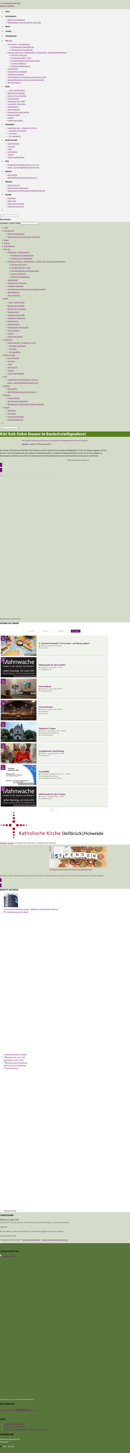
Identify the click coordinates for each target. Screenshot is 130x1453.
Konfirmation (12, 367)
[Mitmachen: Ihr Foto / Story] (14, 1057)
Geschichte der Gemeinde (17, 283)
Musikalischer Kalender (16, 306)
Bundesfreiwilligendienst (20, 277)
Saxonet (11, 334)
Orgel (14, 1410)
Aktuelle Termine (6, 843)
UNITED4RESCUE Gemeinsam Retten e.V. (22, 392)
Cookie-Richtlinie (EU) (15, 420)
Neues (6, 240)
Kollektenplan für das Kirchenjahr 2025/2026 (24, 237)
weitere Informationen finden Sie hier (55, 1240)
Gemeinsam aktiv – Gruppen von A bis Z (22, 343)
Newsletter (12, 411)
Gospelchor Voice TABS (16, 315)
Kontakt (6, 407)
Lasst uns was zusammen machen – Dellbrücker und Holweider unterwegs (31, 909)
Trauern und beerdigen (16, 374)
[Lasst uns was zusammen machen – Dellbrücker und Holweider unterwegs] (11, 907)
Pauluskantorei (13, 312)
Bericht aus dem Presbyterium (15, 1065)
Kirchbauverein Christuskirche (22, 255)
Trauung (11, 371)
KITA (5, 377)
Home (6, 228)
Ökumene (7, 395)
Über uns (7, 249)
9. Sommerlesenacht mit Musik (15, 1055)
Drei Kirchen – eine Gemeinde (18, 252)
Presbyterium (23, 1409)
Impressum (12, 414)
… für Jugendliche (14, 352)
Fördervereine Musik (15, 337)
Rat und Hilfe (12, 389)
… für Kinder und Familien (17, 346)
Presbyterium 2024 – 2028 (21, 268)
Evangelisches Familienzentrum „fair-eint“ (23, 380)
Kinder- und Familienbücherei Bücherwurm (23, 383)
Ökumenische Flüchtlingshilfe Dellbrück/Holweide (26, 404)
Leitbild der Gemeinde (15, 286)
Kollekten (11, 1410)
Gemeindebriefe (13, 292)
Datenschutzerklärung (16, 417)
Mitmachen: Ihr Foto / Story (14, 1060)
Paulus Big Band (13, 331)
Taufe (10, 364)
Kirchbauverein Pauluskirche (21, 259)
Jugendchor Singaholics (16, 318)
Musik (6, 299)
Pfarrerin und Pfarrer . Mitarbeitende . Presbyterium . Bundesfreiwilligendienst (36, 262)
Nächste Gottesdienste (16, 234)
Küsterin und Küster (18, 274)
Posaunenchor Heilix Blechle (18, 328)
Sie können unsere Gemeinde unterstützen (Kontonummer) (70, 869)
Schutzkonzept (9, 246)
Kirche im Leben (9, 355)
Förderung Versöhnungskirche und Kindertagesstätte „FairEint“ (27, 1429)
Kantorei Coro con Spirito (17, 309)
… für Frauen (12, 349)
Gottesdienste (9, 231)
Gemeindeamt (13, 280)
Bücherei (2, 1410)
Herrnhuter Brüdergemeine (31, 1240)
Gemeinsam (8, 340)
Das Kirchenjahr (13, 358)
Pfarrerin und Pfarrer (19, 265)
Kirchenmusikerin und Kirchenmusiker (25, 271)
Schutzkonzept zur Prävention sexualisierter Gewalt (26, 289)
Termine (7, 243)
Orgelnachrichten (10, 1211)
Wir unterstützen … (14, 295)
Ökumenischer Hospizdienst (18, 401)
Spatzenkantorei (14, 324)
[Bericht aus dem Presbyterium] (16, 1063)
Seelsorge (11, 361)
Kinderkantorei (13, 321)
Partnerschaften (14, 398)
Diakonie (7, 386)
